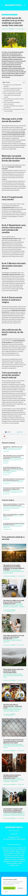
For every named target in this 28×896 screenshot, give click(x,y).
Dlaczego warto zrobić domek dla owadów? (12, 85)
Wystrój (6, 851)
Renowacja (8, 855)
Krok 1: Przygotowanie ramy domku (13, 91)
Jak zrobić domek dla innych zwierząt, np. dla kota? (13, 106)
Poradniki (6, 850)
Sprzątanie (15, 855)
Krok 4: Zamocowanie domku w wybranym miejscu (12, 103)
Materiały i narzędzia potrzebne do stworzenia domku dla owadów (13, 89)
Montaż (13, 857)
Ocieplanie (17, 853)
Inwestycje (21, 861)
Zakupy (15, 859)
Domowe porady (14, 865)
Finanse (21, 855)
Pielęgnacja (22, 850)
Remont (20, 863)
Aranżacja (7, 861)
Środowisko (14, 861)
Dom (3, 848)
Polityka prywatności (10, 839)
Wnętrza (7, 857)
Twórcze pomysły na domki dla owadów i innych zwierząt (14, 110)
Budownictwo (21, 848)
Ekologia (7, 14)
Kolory (23, 851)
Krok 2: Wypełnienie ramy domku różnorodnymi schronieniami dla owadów (12, 95)
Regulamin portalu (14, 837)
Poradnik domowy (11, 863)
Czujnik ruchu (8, 859)
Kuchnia (11, 851)
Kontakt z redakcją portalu (14, 830)
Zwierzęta (13, 848)
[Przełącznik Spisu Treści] (23, 82)
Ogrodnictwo (13, 14)
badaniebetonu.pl (13, 5)
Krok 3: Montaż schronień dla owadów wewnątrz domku (14, 99)
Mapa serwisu (21, 839)
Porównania (21, 859)
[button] (2, 5)
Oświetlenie (20, 857)
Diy (3, 14)
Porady (7, 848)
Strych (23, 853)
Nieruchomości (8, 853)
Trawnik (17, 851)
